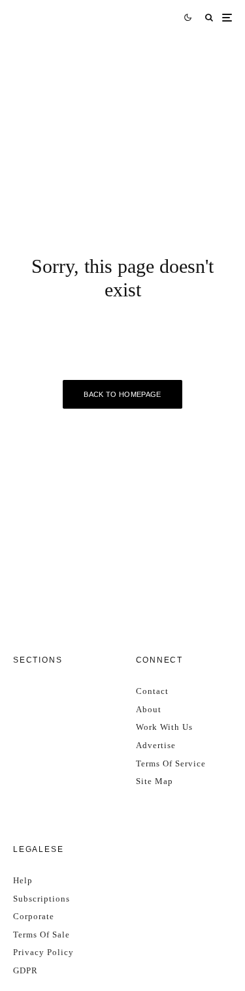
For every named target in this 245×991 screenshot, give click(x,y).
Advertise (156, 745)
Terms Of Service (171, 763)
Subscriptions (41, 899)
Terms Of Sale (41, 934)
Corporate (33, 916)
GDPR (25, 970)
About (148, 709)
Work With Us (164, 727)
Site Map (154, 781)
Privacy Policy (43, 952)
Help (23, 880)
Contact (152, 691)
